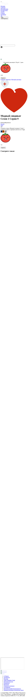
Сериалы (3, 79)
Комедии (8, 79)
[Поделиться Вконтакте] (1, 131)
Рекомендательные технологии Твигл (14, 690)
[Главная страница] (4, 4)
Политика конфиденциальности (12, 688)
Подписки (5, 18)
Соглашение (7, 687)
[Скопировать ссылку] (5, 131)
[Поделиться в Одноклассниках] (3, 131)
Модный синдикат (16, 79)
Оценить (3, 78)
